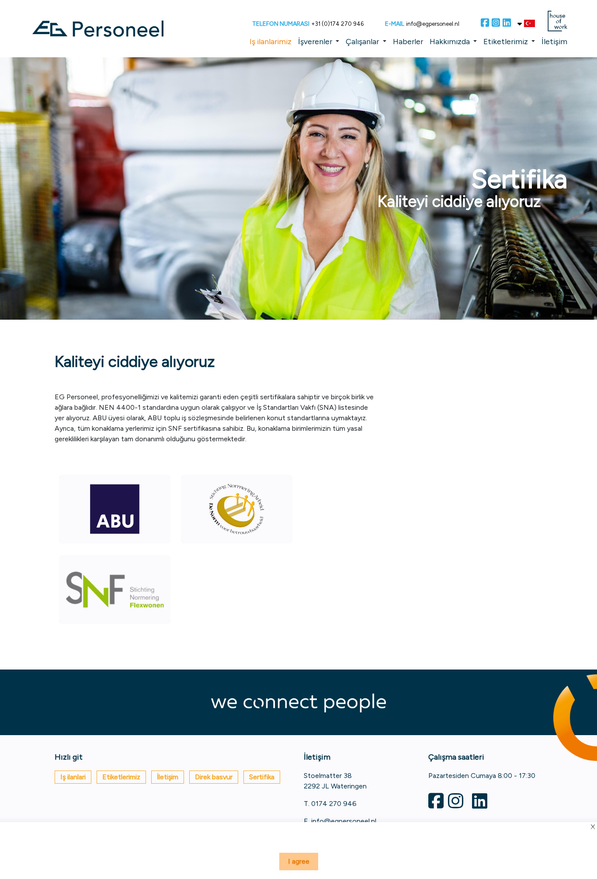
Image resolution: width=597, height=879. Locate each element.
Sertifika (261, 777)
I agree (298, 861)
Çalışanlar (362, 41)
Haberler (408, 41)
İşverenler (315, 41)
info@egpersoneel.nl (432, 24)
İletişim (554, 41)
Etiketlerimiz (505, 41)
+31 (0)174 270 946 (337, 24)
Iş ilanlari (73, 777)
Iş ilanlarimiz (271, 41)
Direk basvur (214, 777)
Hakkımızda (450, 41)
